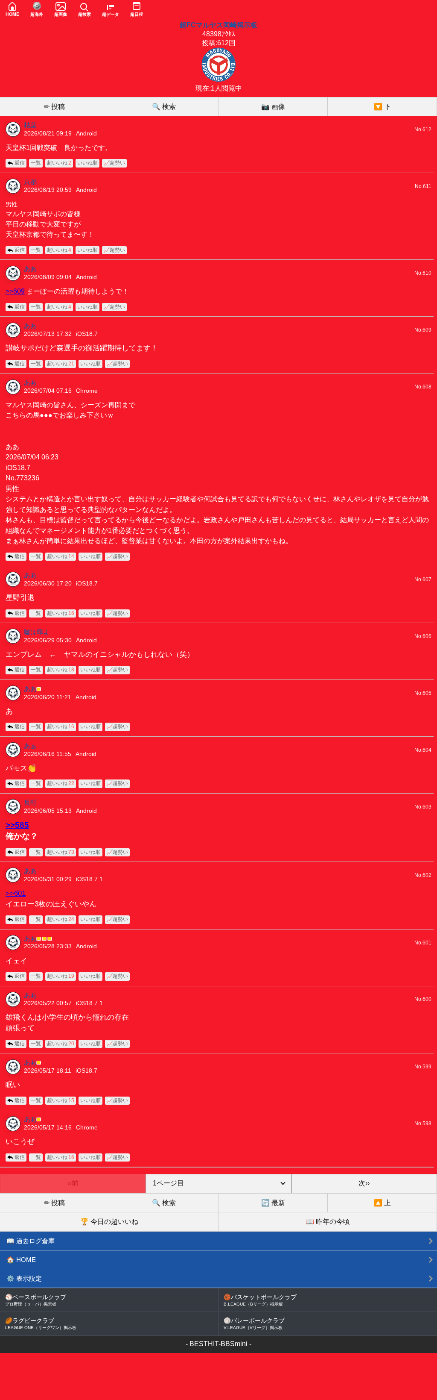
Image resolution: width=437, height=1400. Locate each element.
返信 (20, 162)
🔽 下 (382, 106)
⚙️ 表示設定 (24, 1278)
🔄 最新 (273, 1202)
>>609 (15, 291)
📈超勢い (114, 162)
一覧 (36, 162)
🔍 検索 (164, 106)
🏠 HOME (21, 1259)
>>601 (16, 893)
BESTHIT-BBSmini (218, 1343)
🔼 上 (382, 1202)
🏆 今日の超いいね (109, 1221)
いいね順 (87, 162)
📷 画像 (273, 106)
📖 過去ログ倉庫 (30, 1240)
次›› (364, 1183)
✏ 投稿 (54, 106)
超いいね (59, 162)
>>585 (17, 825)
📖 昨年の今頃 (328, 1221)
